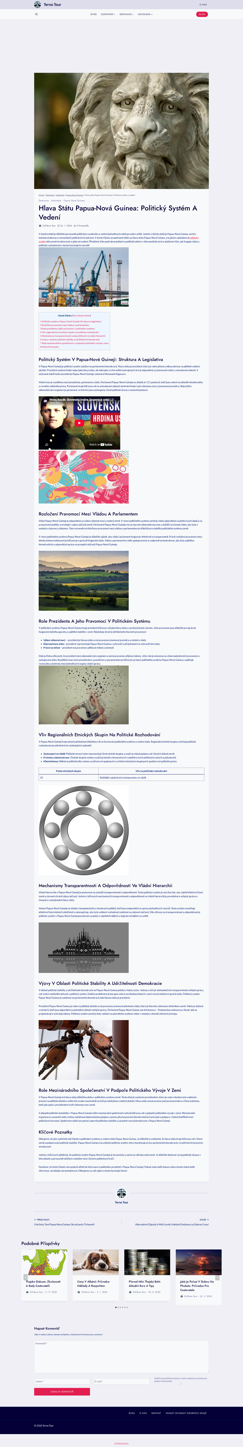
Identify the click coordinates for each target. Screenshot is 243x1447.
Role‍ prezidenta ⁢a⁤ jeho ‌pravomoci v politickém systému (67, 328)
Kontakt (156, 1413)
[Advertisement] (121, 40)
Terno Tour (51, 225)
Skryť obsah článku (81, 315)
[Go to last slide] (25, 1277)
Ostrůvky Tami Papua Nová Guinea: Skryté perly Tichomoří (64, 1222)
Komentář (41, 1343)
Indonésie (56, 200)
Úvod (93, 14)
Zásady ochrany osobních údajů (186, 1413)
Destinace (44, 200)
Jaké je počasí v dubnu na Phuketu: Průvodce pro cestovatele (197, 1286)
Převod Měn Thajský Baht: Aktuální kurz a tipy (145, 1284)
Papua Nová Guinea (74, 200)
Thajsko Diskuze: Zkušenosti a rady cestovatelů (43, 1284)
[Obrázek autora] (40, 225)
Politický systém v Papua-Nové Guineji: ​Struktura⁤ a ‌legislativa (70, 321)
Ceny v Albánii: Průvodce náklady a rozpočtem (93, 1284)
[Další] (217, 1277)
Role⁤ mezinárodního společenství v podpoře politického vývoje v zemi (74, 343)
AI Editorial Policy (121, 1443)
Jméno (39, 1381)
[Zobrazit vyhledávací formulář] (36, 14)
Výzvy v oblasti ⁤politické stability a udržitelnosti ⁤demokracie (70, 339)
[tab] (116, 1307)
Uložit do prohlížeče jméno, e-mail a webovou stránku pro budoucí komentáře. (180, 1379)
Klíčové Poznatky (49, 346)
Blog (202, 14)
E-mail (99, 1381)
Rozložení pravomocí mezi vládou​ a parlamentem (64, 325)
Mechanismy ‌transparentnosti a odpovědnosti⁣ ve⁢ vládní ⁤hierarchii (72, 335)
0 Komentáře (82, 225)
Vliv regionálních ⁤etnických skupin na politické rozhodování (69, 332)
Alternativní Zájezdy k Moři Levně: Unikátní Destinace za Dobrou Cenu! (172, 1222)
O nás (203, 4)
